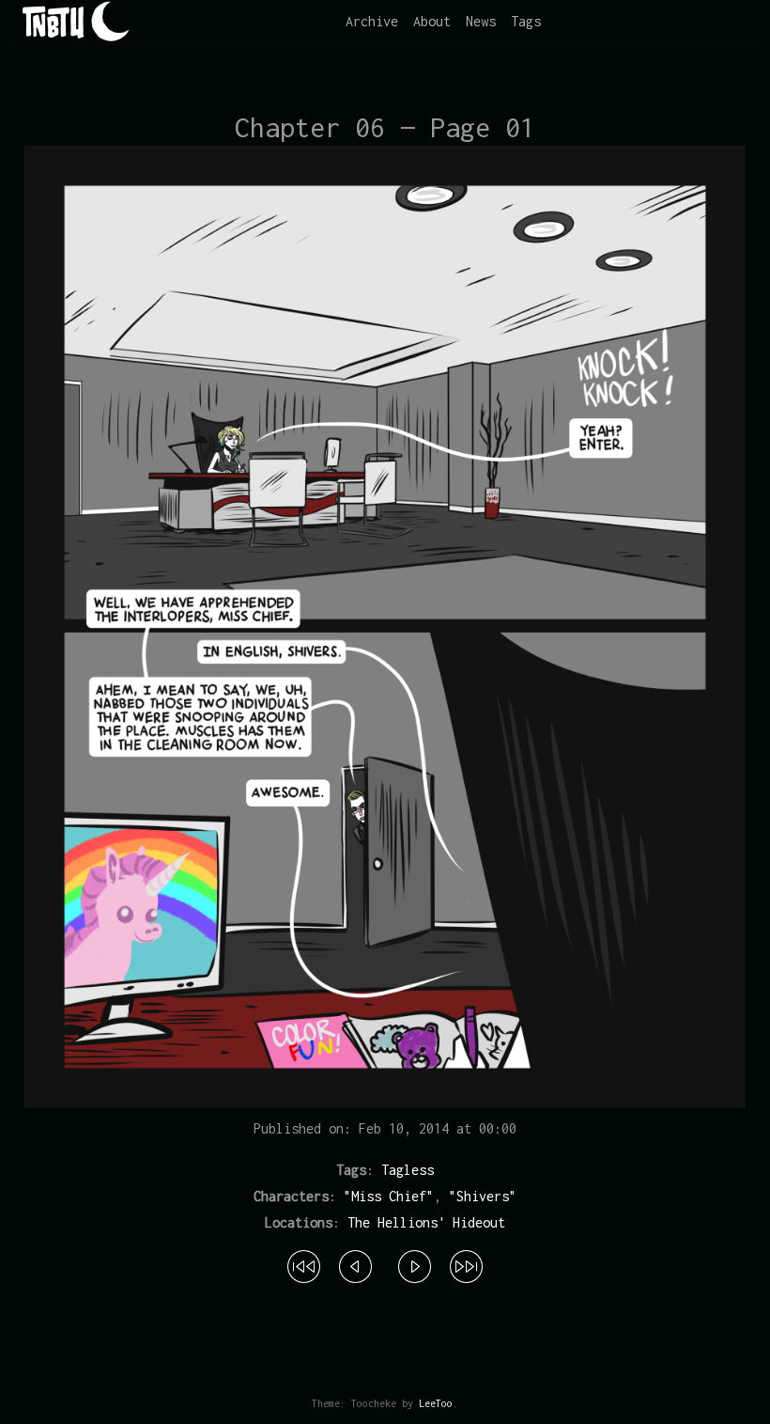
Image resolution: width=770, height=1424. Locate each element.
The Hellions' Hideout (426, 1222)
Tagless (407, 1170)
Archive (372, 21)
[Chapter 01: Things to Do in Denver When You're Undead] (303, 1263)
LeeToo (436, 1403)
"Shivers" (482, 1196)
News (481, 21)
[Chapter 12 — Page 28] (466, 1263)
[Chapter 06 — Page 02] (414, 1263)
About (432, 21)
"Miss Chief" (389, 1196)
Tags (526, 21)
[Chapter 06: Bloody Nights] (355, 1263)
